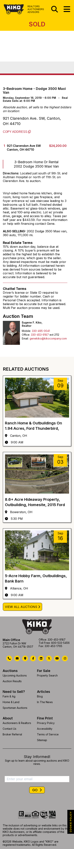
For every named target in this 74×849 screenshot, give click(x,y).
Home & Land (11, 702)
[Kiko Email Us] (17, 658)
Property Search (47, 675)
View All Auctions (21, 607)
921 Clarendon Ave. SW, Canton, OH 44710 (32, 121)
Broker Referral (12, 734)
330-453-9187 (40, 334)
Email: (25, 338)
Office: (26, 334)
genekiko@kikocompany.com (48, 338)
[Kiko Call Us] (9, 658)
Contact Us (9, 728)
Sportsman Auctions (15, 707)
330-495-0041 (41, 330)
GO (35, 790)
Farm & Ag (9, 696)
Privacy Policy (46, 723)
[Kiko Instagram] (65, 658)
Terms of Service (48, 734)
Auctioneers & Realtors (17, 723)
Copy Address (15, 131)
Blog (40, 696)
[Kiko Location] (25, 658)
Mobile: (26, 330)
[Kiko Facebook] (33, 658)
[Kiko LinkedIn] (41, 658)
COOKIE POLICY (70, 821)
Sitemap (42, 740)
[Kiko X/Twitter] (49, 658)
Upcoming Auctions (15, 675)
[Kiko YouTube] (57, 658)
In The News (45, 702)
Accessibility (44, 728)
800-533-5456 (60, 642)
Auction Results (12, 681)
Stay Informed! (37, 756)
